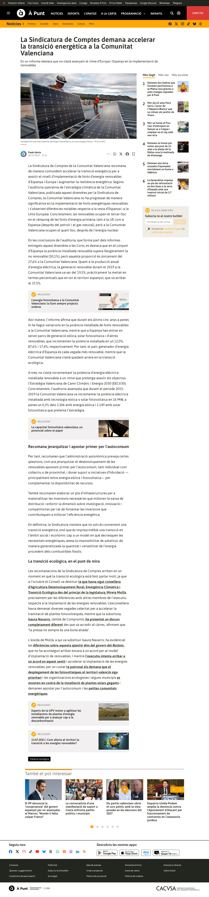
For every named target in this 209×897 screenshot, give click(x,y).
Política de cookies (134, 876)
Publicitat (52, 865)
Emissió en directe (172, 865)
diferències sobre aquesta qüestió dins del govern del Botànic (78, 645)
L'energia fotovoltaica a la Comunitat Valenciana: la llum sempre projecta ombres (55, 303)
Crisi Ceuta (33, 3)
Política (31, 23)
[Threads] (200, 23)
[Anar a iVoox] (65, 851)
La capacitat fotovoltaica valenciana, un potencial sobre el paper (57, 428)
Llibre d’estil (169, 870)
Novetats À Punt (98, 3)
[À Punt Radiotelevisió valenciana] (25, 888)
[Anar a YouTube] (38, 851)
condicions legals (172, 228)
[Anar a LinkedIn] (78, 851)
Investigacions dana (67, 3)
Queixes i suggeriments (20, 870)
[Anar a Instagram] (24, 851)
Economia (68, 23)
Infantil (156, 13)
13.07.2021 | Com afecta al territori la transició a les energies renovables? (55, 741)
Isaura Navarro (39, 619)
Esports (73, 13)
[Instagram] (182, 23)
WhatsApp (164, 3)
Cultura (81, 23)
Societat (44, 23)
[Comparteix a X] (121, 154)
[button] (91, 826)
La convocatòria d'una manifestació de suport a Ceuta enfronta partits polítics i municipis (82, 808)
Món (91, 23)
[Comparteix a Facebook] (127, 154)
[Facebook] (170, 23)
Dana (55, 23)
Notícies (57, 13)
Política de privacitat (96, 876)
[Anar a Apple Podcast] (71, 851)
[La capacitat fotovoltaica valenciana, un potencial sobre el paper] (114, 428)
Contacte (13, 865)
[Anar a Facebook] (11, 851)
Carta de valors (132, 870)
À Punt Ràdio (115, 3)
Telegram (177, 3)
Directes (197, 13)
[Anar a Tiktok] (31, 851)
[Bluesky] (194, 23)
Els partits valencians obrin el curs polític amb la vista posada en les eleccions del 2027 (124, 808)
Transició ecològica (39, 759)
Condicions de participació (22, 876)
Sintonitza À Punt (133, 865)
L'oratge (83, 3)
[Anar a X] (18, 851)
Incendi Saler (47, 3)
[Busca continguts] (172, 13)
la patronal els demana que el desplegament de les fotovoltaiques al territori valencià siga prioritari (73, 672)
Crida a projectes (94, 870)
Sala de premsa (93, 865)
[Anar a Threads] (51, 851)
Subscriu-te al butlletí (58, 870)
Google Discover (148, 3)
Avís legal (52, 876)
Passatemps (131, 3)
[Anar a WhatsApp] (58, 851)
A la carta (108, 13)
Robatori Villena (16, 3)
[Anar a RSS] (85, 851)
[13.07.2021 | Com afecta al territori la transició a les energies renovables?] (114, 741)
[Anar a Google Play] (107, 853)
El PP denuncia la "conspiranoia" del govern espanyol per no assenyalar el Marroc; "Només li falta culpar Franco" (42, 810)
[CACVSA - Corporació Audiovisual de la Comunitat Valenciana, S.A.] (178, 888)
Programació (131, 13)
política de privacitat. (162, 232)
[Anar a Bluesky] (45, 851)
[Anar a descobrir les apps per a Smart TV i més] (166, 853)
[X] (176, 23)
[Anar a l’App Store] (129, 853)
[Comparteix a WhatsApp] (115, 154)
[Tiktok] (188, 23)
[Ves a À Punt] (31, 13)
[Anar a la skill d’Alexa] (146, 853)
